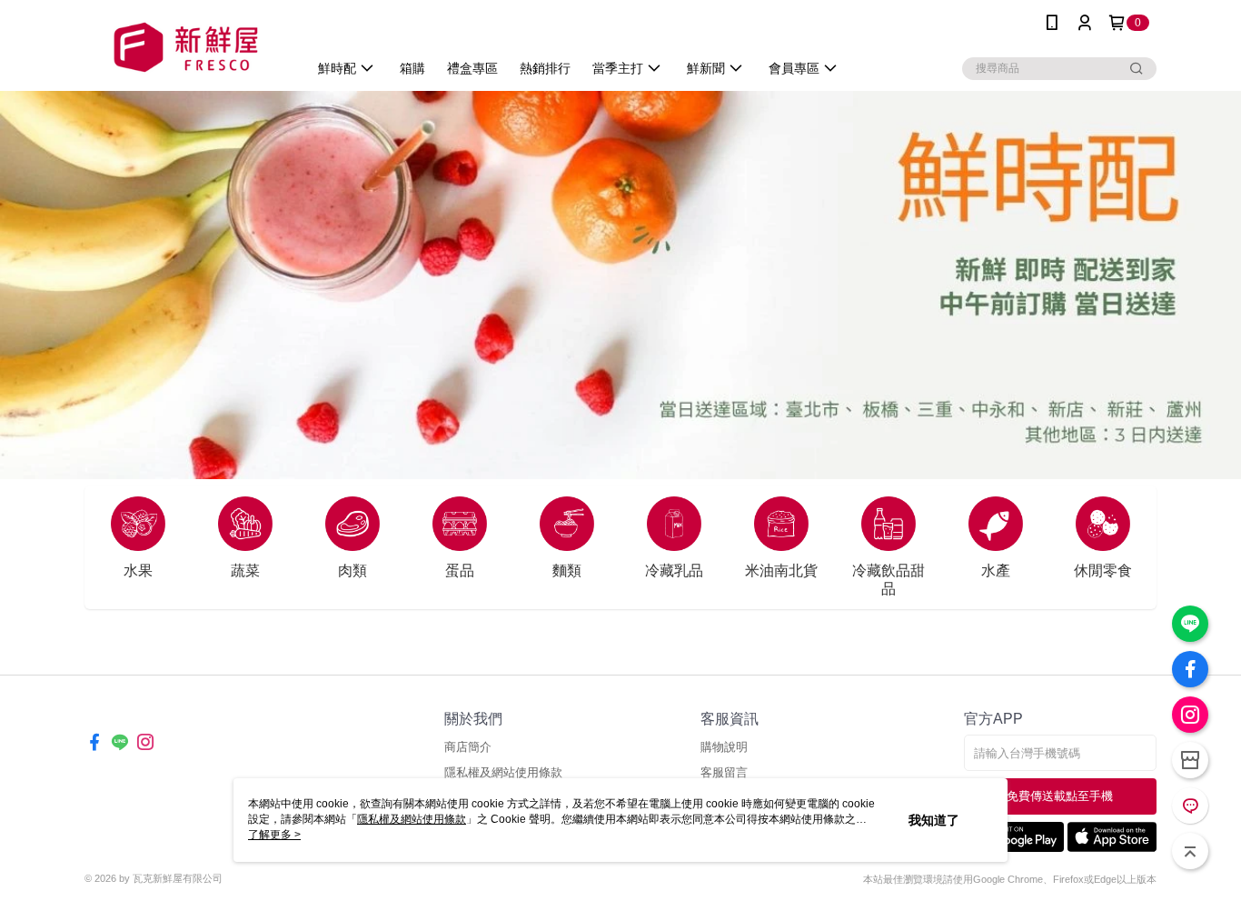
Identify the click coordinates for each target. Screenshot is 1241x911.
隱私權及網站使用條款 (503, 772)
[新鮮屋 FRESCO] (185, 47)
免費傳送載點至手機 (1060, 796)
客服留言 (724, 772)
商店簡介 (467, 747)
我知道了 (933, 820)
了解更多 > (274, 834)
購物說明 (724, 747)
